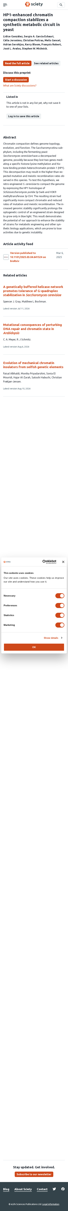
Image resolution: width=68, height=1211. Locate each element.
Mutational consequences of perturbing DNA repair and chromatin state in (32, 329)
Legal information (50, 1204)
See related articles (46, 63)
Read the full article (17, 63)
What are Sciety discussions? (19, 85)
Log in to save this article (23, 116)
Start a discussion (16, 79)
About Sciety (23, 1189)
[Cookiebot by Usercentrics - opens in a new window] (42, 562)
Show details (51, 638)
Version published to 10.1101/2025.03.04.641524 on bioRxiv (28, 257)
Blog (6, 1189)
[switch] (59, 605)
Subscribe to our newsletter (34, 1174)
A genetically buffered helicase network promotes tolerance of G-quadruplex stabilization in (33, 291)
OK (34, 647)
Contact (42, 1189)
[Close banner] (63, 562)
